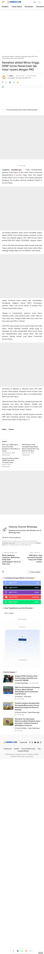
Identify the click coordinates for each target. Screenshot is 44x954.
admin (11, 75)
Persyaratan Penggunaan (8, 543)
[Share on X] (10, 82)
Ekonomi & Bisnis (21, 712)
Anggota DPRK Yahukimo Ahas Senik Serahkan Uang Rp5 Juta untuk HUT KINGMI (26, 678)
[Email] (17, 82)
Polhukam (19, 696)
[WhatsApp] (22, 602)
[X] (22, 588)
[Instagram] (22, 592)
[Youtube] (22, 597)
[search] (34, 2)
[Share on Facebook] (6, 82)
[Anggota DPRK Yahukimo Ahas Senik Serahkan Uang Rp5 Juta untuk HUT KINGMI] (8, 679)
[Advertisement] (22, 32)
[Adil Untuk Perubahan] (14, 2)
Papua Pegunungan (22, 683)
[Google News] (38, 742)
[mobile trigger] (4, 2)
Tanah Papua (27, 696)
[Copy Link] (30, 951)
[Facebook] (22, 583)
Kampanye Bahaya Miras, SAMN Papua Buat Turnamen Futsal (10, 460)
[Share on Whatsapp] (14, 82)
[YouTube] (35, 742)
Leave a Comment (35, 572)
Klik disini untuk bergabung (11, 537)
